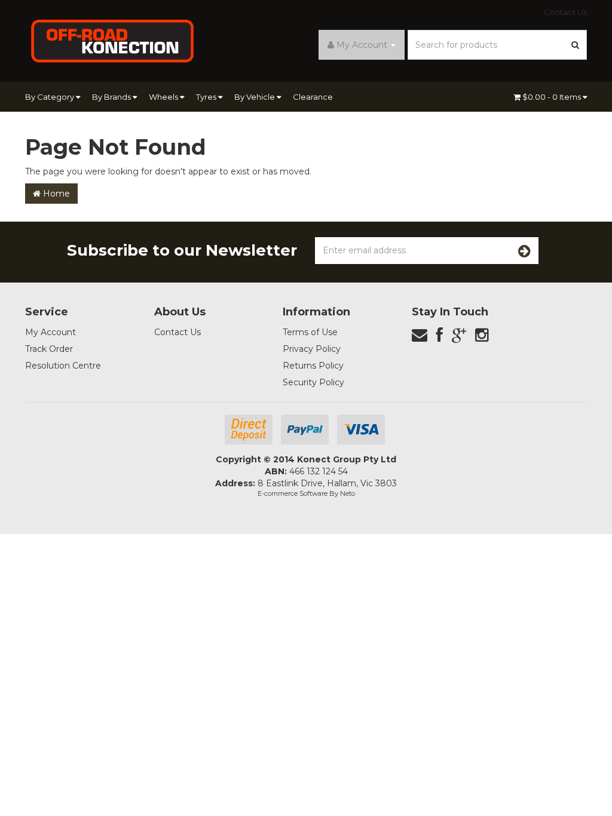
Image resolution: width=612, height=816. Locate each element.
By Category (50, 97)
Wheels (164, 97)
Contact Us (565, 12)
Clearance (313, 97)
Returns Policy (313, 365)
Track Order (49, 348)
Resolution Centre (63, 365)
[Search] (575, 45)
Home (55, 193)
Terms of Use (310, 332)
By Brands (112, 97)
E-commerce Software (293, 493)
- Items (552, 97)
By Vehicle (255, 97)
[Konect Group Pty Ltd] (112, 40)
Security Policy (313, 382)
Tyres (207, 97)
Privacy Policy (312, 348)
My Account (50, 332)
